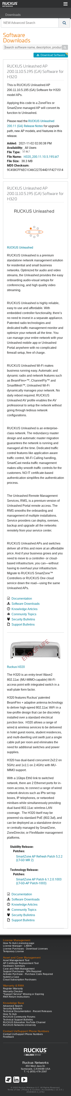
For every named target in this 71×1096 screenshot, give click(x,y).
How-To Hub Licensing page (18, 943)
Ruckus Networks (35, 1062)
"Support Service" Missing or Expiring (23, 994)
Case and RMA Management (18, 968)
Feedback (8, 1037)
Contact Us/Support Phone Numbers (23, 1034)
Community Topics (24, 614)
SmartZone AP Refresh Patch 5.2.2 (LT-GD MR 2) (39, 858)
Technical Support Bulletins (18, 1019)
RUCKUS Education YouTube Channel (24, 1022)
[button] (64, 23)
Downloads (13, 14)
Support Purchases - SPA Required (22, 971)
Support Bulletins (23, 624)
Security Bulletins (23, 619)
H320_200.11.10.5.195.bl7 (41, 157)
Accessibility (48, 1090)
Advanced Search (13, 1006)
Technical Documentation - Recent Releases (27, 1011)
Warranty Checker (13, 991)
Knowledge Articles (24, 609)
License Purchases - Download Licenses (25, 948)
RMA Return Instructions (16, 996)
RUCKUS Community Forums (19, 1016)
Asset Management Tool (16, 960)
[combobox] (30, 23)
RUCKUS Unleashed (20, 247)
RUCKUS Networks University (19, 1025)
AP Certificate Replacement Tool (21, 963)
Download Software (53, 55)
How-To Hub (10, 1014)
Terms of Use (14, 1090)
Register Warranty (13, 988)
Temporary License (13, 951)
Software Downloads (26, 603)
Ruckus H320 (16, 667)
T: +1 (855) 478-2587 (35, 1071)
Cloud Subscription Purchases (19, 979)
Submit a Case (11, 977)
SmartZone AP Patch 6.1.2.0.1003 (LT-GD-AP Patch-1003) (39, 881)
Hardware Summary (14, 966)
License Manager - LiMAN (17, 946)
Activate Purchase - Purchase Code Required (28, 974)
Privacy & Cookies (31, 1090)
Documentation (22, 598)
